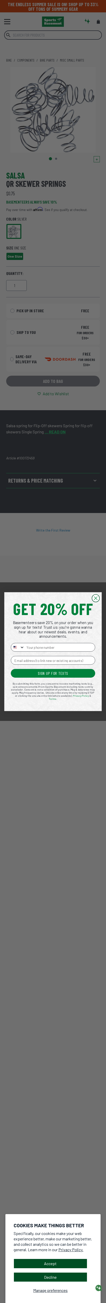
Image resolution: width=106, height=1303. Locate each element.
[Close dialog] (95, 598)
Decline (50, 1277)
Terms (53, 698)
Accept (50, 1263)
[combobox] (17, 647)
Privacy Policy (81, 695)
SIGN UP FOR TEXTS (53, 673)
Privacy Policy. (70, 1249)
